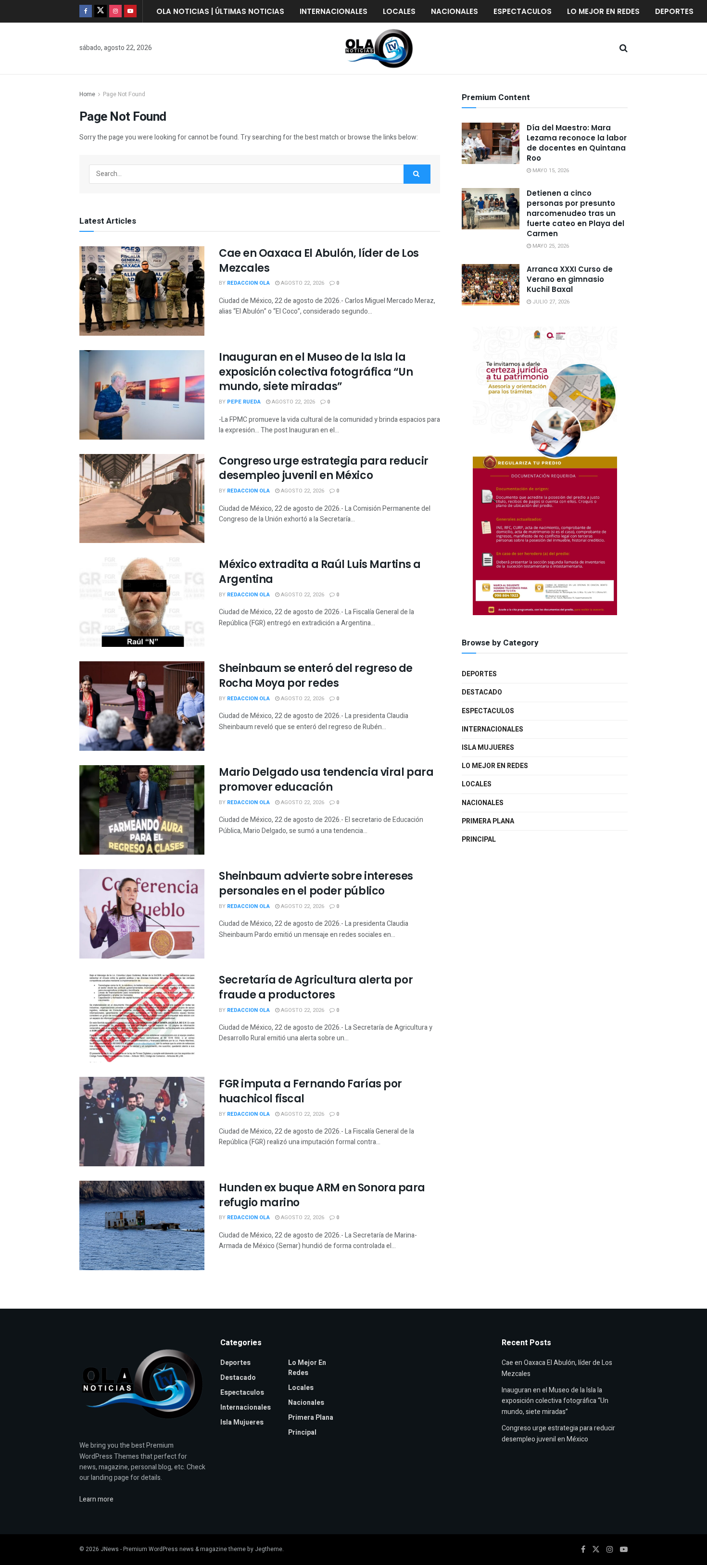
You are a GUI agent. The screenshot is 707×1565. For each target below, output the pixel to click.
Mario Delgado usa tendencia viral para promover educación (326, 780)
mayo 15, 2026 (550, 170)
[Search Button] (623, 49)
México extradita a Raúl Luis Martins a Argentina (319, 572)
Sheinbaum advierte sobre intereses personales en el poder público (316, 883)
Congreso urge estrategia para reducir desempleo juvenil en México (324, 468)
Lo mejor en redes (603, 11)
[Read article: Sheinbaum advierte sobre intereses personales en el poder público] (141, 914)
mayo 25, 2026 (550, 246)
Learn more (96, 1499)
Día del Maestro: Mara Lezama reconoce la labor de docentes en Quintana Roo (577, 143)
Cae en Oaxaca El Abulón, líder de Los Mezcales (319, 261)
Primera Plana (488, 821)
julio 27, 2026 (550, 302)
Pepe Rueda (244, 402)
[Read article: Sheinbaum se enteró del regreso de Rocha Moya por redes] (141, 706)
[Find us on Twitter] (100, 11)
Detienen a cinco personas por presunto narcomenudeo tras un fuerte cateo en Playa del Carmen (575, 213)
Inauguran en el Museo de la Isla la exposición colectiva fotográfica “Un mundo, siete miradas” (316, 372)
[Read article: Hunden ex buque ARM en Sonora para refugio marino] (141, 1225)
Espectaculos (522, 11)
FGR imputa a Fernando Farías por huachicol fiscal (310, 1091)
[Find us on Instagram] (115, 11)
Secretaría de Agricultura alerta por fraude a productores (316, 987)
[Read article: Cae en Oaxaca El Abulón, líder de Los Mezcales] (141, 291)
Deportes (674, 11)
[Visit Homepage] (379, 49)
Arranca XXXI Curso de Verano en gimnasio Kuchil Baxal (570, 279)
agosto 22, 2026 (301, 283)
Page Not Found (124, 94)
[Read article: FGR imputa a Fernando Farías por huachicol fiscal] (141, 1121)
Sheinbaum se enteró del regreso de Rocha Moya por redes (316, 676)
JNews (110, 1549)
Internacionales (333, 11)
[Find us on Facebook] (85, 11)
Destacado (482, 692)
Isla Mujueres (488, 748)
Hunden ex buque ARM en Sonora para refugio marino (322, 1195)
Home (87, 94)
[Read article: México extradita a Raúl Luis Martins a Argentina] (141, 602)
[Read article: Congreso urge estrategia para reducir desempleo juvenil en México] (141, 498)
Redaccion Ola (248, 283)
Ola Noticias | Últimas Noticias (220, 11)
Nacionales (454, 11)
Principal (479, 839)
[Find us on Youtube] (130, 11)
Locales (399, 11)
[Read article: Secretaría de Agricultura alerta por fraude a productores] (141, 1017)
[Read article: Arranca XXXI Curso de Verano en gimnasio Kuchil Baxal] (490, 284)
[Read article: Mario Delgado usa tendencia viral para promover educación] (141, 810)
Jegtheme (268, 1549)
